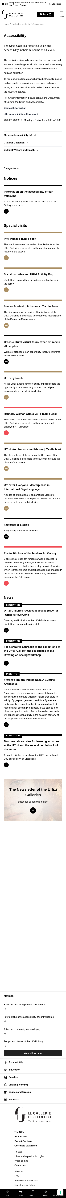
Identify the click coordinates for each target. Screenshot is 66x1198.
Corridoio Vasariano (25, 1145)
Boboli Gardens (23, 1141)
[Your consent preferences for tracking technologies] (60, 1192)
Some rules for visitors (26, 1180)
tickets (44, 14)
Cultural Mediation (14, 142)
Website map (21, 1160)
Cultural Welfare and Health (19, 150)
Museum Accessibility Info (18, 135)
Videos (45, 1195)
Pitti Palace (20, 1136)
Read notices (55, 4)
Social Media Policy (24, 1185)
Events (20, 1195)
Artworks (33, 1195)
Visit (7, 1195)
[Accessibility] (12, 14)
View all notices (33, 1053)
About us (19, 1171)
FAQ (16, 1176)
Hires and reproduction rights (29, 1156)
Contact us (20, 1165)
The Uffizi (19, 1132)
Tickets (18, 1151)
